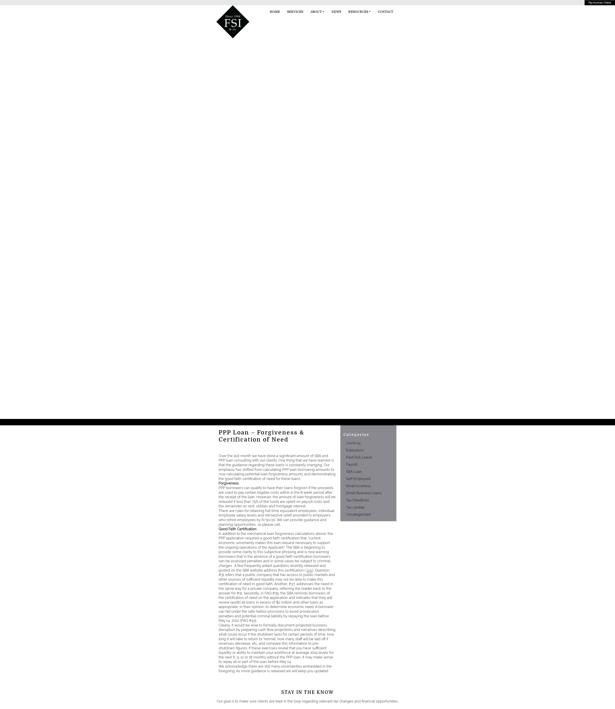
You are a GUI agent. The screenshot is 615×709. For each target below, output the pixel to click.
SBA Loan (354, 472)
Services (295, 12)
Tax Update (355, 507)
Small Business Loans (364, 493)
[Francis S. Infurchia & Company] (233, 21)
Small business (358, 486)
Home (275, 12)
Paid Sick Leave (359, 457)
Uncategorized (358, 514)
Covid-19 (353, 443)
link (309, 570)
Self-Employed (358, 479)
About (316, 12)
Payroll (351, 464)
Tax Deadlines (357, 500)
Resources (358, 12)
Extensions (355, 450)
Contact (385, 12)
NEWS (336, 12)
